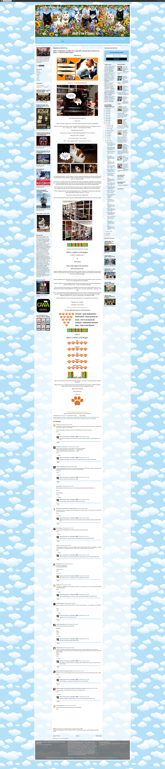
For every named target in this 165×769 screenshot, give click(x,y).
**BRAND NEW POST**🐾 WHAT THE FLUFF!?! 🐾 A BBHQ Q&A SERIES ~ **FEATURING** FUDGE (122, 101)
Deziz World (58, 486)
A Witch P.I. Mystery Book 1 (67, 417)
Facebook (38, 72)
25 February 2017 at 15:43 (83, 679)
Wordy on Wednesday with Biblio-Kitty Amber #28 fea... (111, 205)
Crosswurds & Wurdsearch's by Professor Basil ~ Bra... (110, 158)
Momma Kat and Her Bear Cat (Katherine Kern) (66, 508)
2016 (107, 233)
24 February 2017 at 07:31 (78, 671)
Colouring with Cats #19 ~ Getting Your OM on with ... (111, 144)
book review (93, 417)
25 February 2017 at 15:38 (83, 555)
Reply (57, 431)
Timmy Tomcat (59, 647)
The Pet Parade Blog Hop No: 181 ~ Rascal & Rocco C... (111, 218)
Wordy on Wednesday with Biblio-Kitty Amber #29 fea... (111, 180)
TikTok (37, 75)
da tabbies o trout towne (61, 446)
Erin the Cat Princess (61, 466)
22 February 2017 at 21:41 (67, 528)
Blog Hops (119, 45)
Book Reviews (75, 45)
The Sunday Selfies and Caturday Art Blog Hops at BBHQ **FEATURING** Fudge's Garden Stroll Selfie (123, 168)
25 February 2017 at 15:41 (83, 638)
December (109, 125)
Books (114, 45)
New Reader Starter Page (46, 45)
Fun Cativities (107, 45)
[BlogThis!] (81, 415)
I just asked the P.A (77, 288)
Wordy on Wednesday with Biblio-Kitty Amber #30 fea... (111, 162)
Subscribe (116, 59)
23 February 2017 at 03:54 (69, 603)
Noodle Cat (58, 563)
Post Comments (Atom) (63, 738)
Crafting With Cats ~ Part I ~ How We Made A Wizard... (111, 191)
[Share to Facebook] (83, 415)
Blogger (116, 757)
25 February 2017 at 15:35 (83, 499)
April (108, 138)
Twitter (37, 78)
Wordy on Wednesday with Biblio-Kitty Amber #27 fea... (111, 228)
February (109, 142)
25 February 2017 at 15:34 (83, 457)
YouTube (38, 80)
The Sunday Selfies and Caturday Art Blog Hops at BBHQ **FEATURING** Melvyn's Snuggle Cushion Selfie (109, 92)
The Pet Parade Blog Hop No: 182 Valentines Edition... (111, 196)
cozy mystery (64, 418)
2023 (107, 113)
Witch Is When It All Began (79, 418)
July (108, 133)
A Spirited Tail (59, 417)
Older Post (99, 736)
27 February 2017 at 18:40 (70, 705)
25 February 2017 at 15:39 (83, 575)
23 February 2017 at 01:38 (65, 584)
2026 (107, 108)
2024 (107, 111)
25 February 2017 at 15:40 (83, 594)
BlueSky (38, 70)
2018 (107, 122)
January (108, 231)
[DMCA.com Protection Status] (40, 66)
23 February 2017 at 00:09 (64, 545)
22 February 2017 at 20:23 (82, 508)
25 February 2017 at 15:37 (83, 518)
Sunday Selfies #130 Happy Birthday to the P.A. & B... (111, 213)
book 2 (89, 417)
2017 (107, 123)
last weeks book (74, 279)
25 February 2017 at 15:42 (83, 660)
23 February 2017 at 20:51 (68, 647)
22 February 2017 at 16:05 (73, 446)
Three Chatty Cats (60, 705)
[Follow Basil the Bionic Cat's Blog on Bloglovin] (123, 185)
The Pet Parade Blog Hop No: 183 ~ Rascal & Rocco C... (111, 175)
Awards (126, 45)
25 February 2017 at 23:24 (92, 688)
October (108, 128)
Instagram (38, 74)
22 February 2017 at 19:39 (67, 486)
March (108, 140)
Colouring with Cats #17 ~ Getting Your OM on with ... (111, 184)
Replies (59, 434)
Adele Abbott (76, 417)
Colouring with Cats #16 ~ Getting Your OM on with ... (111, 209)
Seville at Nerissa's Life (61, 624)
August (108, 132)
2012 (107, 235)
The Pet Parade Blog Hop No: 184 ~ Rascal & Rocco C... (111, 153)
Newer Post (56, 736)
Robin (57, 545)
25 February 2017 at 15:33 (83, 436)
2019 (107, 120)
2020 (107, 118)
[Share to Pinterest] (85, 415)
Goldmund (107, 757)
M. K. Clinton (59, 528)
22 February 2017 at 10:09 (66, 424)
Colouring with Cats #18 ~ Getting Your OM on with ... (111, 166)
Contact (62, 45)
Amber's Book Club (83, 417)
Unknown (58, 424)
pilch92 (58, 584)
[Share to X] (82, 415)
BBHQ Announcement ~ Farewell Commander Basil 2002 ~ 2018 (125, 159)
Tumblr (37, 77)
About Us (56, 45)
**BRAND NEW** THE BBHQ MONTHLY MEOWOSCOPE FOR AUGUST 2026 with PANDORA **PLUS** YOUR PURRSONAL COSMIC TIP (123, 90)
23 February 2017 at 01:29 (67, 563)
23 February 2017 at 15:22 (72, 624)
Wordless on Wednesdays (90, 418)
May (108, 137)
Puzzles (68, 45)
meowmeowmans (60, 603)
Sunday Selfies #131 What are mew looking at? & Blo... (111, 170)
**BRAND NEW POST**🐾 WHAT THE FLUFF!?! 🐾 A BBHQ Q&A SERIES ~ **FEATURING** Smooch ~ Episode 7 (122, 80)
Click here (38, 744)
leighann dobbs (70, 418)
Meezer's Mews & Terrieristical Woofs (64, 671)
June (108, 135)
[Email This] (80, 415)
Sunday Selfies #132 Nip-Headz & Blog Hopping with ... (111, 148)
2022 (107, 115)
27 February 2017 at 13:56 (83, 696)
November (109, 126)
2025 (107, 110)
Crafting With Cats (84, 45)
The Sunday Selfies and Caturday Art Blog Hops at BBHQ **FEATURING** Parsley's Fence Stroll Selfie (123, 70)
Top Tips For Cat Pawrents (96, 45)
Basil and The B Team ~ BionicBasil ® (68, 436)
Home (37, 45)
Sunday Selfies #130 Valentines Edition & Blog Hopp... (111, 187)
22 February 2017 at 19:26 (71, 466)
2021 (107, 117)
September (109, 130)
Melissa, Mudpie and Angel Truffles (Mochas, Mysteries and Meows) (71, 688)
